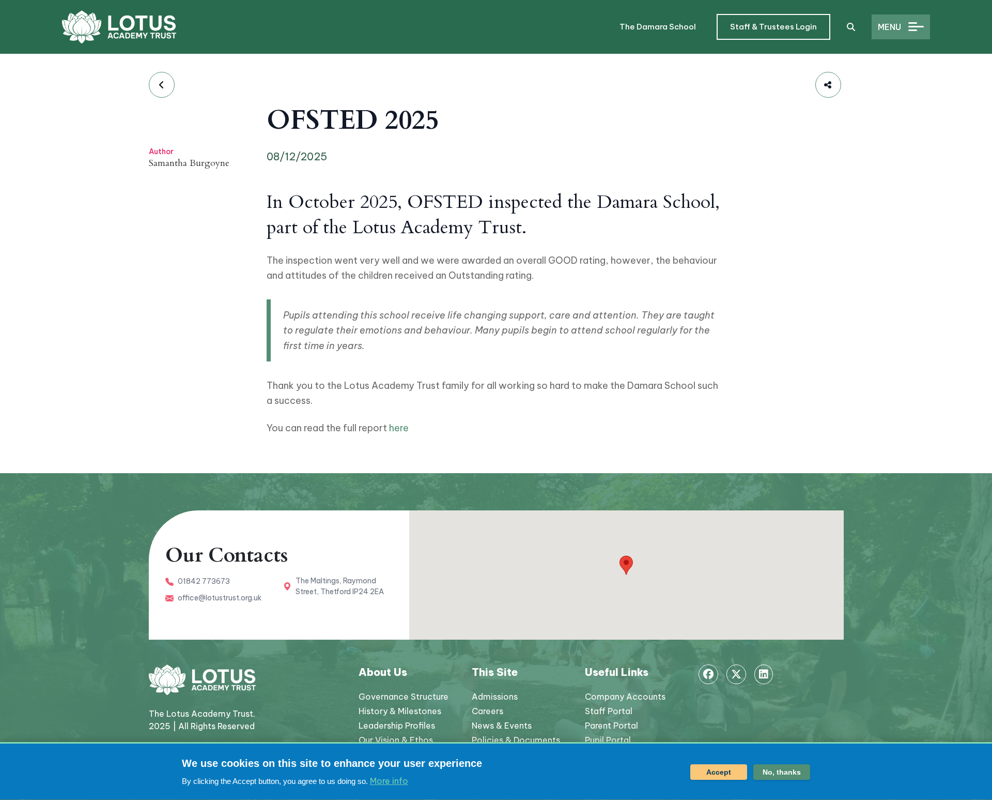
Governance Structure (403, 696)
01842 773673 (204, 581)
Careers (487, 711)
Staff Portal (608, 711)
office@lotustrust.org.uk (219, 597)
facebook (708, 674)
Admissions (495, 696)
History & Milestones (400, 711)
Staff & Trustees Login (773, 27)
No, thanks (782, 772)
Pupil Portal (608, 740)
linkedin (763, 674)
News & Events (502, 725)
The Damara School (657, 27)
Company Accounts (625, 696)
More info (389, 781)
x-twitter (736, 674)
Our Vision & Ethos (396, 740)
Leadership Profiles (397, 725)
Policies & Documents (516, 740)
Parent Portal (611, 725)
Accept (718, 772)
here (399, 428)
